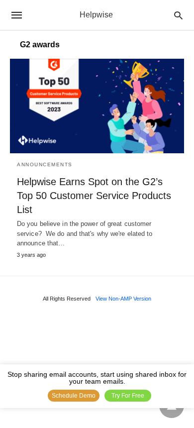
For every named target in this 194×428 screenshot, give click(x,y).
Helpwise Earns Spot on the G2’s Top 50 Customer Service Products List (94, 195)
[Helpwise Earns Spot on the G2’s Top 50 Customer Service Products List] (97, 106)
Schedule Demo (74, 395)
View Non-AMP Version (123, 299)
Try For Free (127, 395)
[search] (178, 15)
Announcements (45, 164)
